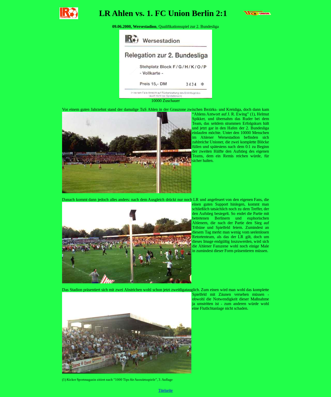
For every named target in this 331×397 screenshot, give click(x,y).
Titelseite (165, 390)
